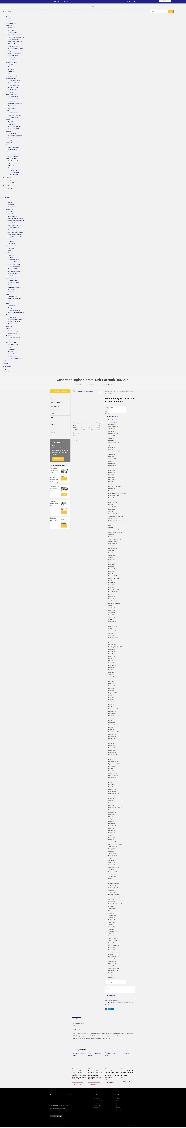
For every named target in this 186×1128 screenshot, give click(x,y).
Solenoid (8, 131)
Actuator (8, 152)
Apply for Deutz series (14, 138)
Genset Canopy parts (11, 158)
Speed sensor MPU (13, 113)
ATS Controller (12, 23)
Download (10, 183)
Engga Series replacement (15, 51)
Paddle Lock (11, 165)
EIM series (10, 67)
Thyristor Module (12, 106)
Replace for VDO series (14, 126)
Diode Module (12, 108)
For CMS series (12, 133)
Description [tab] (76, 1019)
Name (106, 407)
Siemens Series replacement (15, 48)
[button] (74, 192)
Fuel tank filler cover (13, 170)
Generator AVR (10, 25)
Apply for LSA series (13, 101)
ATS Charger (11, 21)
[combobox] (112, 417)
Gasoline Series (12, 58)
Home (9, 11)
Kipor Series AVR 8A (13, 55)
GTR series (11, 69)
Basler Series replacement (15, 46)
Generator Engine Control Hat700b (115, 1002)
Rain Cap (10, 168)
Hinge (9, 163)
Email (106, 411)
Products (10, 14)
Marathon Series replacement (16, 37)
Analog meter (11, 124)
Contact (9, 188)
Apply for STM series (13, 99)
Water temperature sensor (15, 115)
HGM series (11, 71)
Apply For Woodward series (15, 136)
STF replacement (12, 30)
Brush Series (11, 60)
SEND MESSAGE (111, 995)
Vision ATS (10, 18)
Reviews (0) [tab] (87, 1019)
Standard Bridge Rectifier (15, 103)
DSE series (11, 64)
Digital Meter (11, 122)
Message (107, 985)
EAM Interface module (14, 87)
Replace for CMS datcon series (16, 129)
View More (64, 478)
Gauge (8, 119)
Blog (8, 185)
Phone (107, 414)
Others (10, 140)
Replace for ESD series (14, 83)
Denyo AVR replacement (14, 53)
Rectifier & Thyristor (11, 94)
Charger (8, 145)
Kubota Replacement (13, 39)
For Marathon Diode (13, 96)
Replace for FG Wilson (13, 85)
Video (9, 180)
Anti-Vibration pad (13, 161)
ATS (7, 16)
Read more (77, 1084)
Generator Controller (11, 62)
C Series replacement (13, 44)
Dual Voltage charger (13, 147)
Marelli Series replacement (15, 41)
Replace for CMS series (14, 156)
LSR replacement (12, 32)
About (9, 177)
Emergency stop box (13, 172)
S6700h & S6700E (12, 90)
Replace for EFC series (14, 80)
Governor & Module (11, 78)
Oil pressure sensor (13, 117)
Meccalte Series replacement (16, 35)
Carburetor (9, 142)
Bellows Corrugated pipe (14, 174)
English (163, 0)
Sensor (8, 110)
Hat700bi (126, 1002)
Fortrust (10, 92)
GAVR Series (11, 28)
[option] (121, 420)
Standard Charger (12, 149)
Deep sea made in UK (13, 76)
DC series (10, 74)
